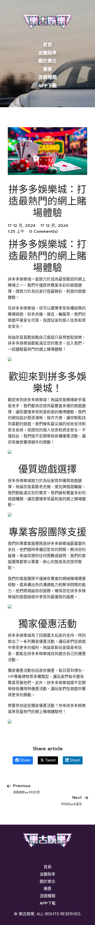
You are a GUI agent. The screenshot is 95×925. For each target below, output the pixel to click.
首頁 (47, 44)
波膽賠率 (47, 53)
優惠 (47, 69)
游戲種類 (47, 77)
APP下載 (47, 85)
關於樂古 (47, 61)
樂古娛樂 (26, 914)
